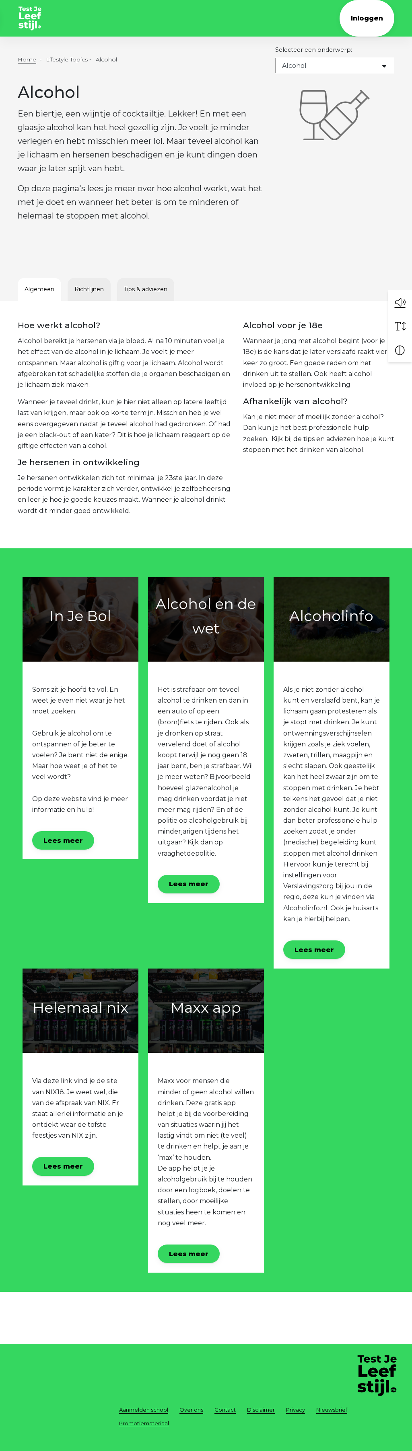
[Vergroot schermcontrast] (400, 350)
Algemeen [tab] (39, 289)
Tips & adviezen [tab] (145, 289)
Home (27, 59)
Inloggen (367, 18)
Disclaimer (261, 1409)
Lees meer (63, 840)
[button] (400, 302)
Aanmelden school (143, 1409)
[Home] (30, 18)
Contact (225, 1409)
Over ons (191, 1409)
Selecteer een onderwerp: (313, 49)
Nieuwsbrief (331, 1409)
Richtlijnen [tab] (89, 289)
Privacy (295, 1409)
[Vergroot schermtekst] (400, 326)
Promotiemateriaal (144, 1423)
